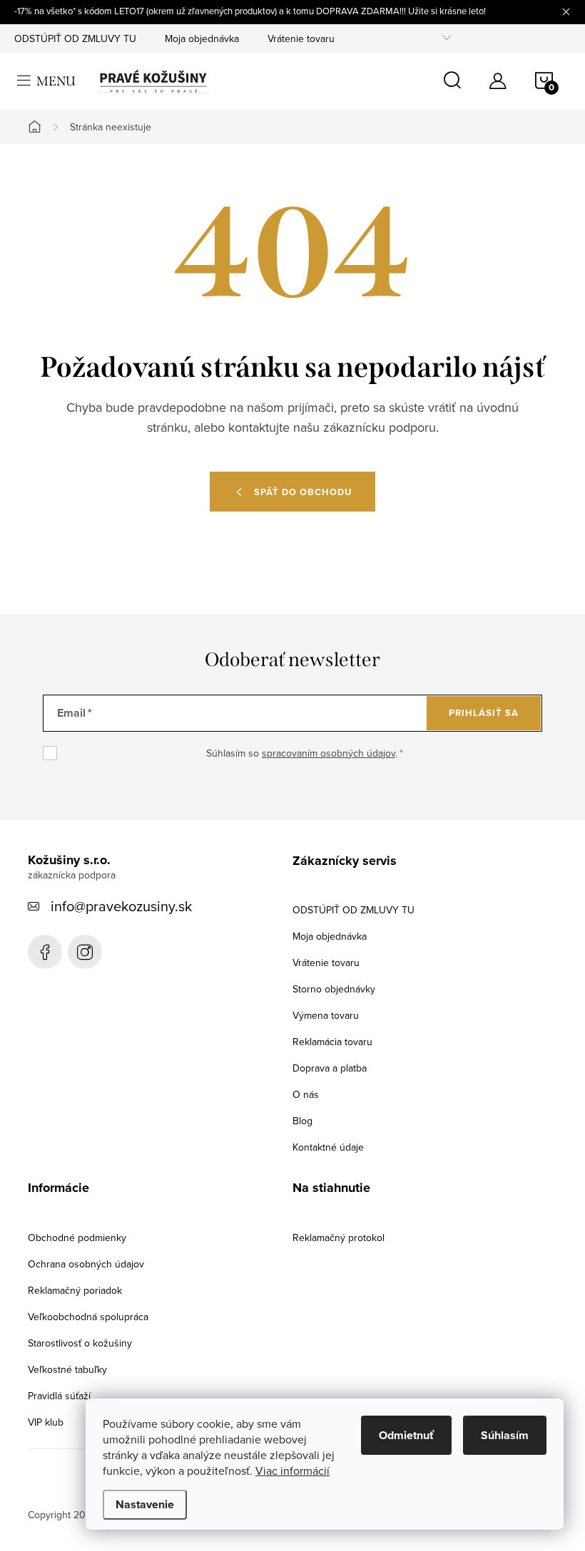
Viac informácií (292, 1470)
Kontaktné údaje (328, 1147)
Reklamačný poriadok (75, 1290)
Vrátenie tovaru (301, 38)
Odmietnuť (406, 1435)
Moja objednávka (202, 38)
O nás (305, 1094)
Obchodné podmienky (77, 1237)
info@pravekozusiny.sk (121, 906)
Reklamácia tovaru (332, 1041)
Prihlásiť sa (484, 713)
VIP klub (45, 1422)
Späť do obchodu (303, 492)
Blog (302, 1121)
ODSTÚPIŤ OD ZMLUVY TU (75, 38)
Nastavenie (145, 1504)
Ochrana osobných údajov (86, 1263)
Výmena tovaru (325, 1015)
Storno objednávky (333, 989)
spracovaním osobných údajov (328, 753)
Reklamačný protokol (338, 1237)
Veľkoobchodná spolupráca (88, 1316)
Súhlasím (505, 1435)
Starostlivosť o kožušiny (80, 1343)
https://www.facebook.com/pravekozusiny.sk (45, 952)
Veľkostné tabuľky (67, 1369)
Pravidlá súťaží (59, 1395)
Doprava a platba (329, 1068)
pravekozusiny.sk (85, 952)
